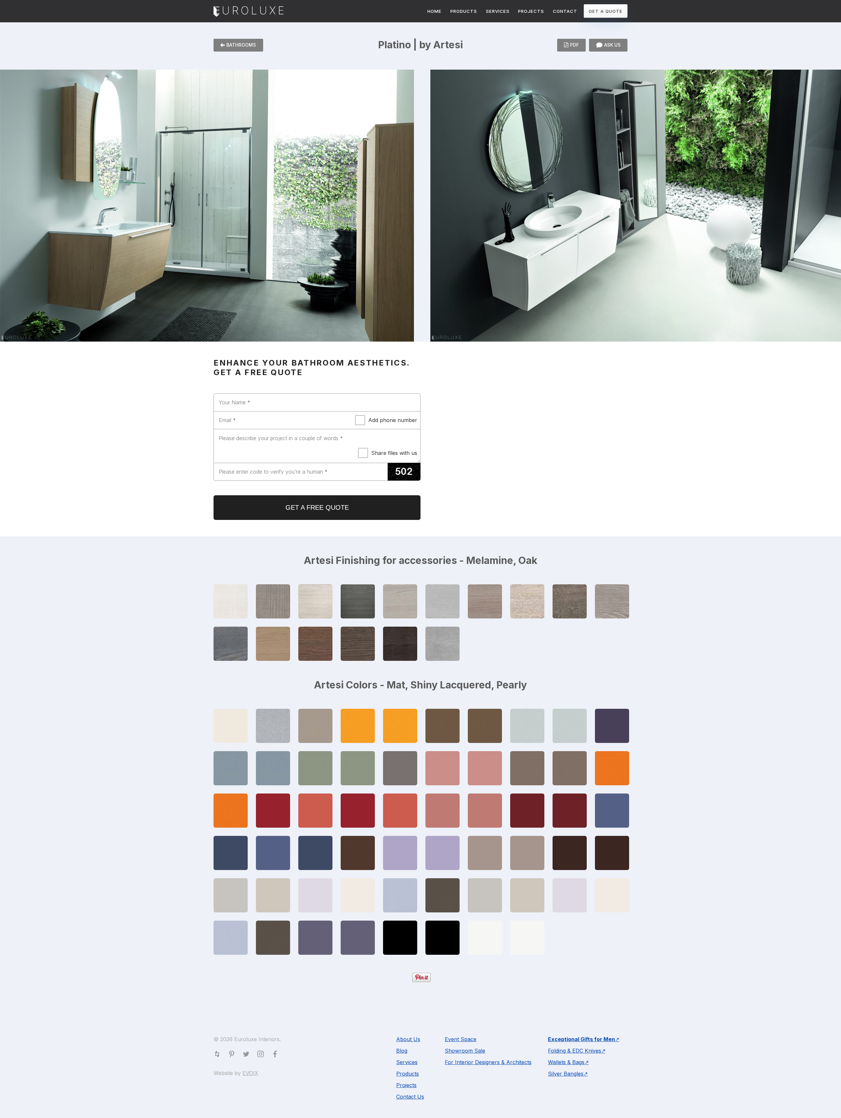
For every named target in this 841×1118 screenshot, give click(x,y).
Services (407, 1062)
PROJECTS (531, 11)
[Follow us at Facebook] (276, 1055)
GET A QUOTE (606, 11)
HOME (434, 11)
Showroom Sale (465, 1050)
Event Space (460, 1039)
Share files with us (394, 453)
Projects (406, 1085)
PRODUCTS (463, 11)
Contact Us (410, 1096)
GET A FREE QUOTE (317, 507)
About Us (408, 1039)
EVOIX (250, 1073)
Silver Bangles (565, 1073)
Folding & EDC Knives (574, 1050)
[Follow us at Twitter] (247, 1055)
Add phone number (392, 420)
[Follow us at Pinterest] (233, 1055)
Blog (401, 1050)
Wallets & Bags (566, 1062)
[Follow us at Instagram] (261, 1055)
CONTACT (565, 11)
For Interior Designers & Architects (488, 1062)
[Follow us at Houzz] (218, 1055)
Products (407, 1073)
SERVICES (498, 11)
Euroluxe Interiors (249, 11)
